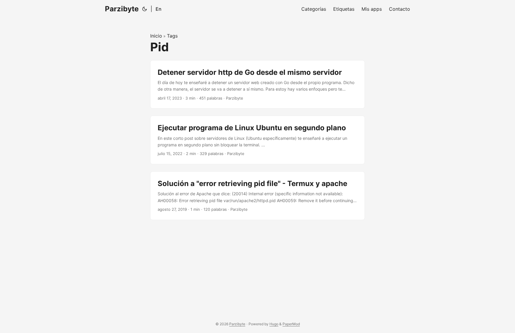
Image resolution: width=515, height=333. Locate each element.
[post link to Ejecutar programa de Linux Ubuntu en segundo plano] (257, 140)
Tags (172, 36)
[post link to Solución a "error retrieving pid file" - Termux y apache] (257, 196)
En (159, 9)
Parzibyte (122, 8)
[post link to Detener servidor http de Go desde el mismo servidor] (257, 85)
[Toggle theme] (144, 9)
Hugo (273, 324)
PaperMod (291, 324)
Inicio (156, 36)
